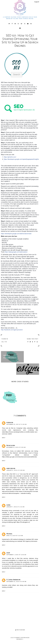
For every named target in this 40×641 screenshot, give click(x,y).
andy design (10, 468)
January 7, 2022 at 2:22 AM (15, 507)
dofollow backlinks (16, 568)
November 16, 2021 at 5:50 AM (16, 447)
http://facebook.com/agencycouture (12, 330)
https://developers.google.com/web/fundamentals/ (16, 234)
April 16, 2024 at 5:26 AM (14, 535)
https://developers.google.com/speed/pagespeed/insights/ (21, 160)
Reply (3, 437)
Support (36, 2)
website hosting (26, 493)
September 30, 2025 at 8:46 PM (16, 581)
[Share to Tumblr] (32, 342)
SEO (3, 342)
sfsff (8, 553)
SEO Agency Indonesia (30, 541)
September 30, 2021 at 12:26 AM (16, 424)
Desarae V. (20, 639)
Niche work (10, 445)
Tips (5, 342)
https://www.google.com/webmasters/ (16, 252)
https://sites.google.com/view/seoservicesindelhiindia (19, 457)
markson (9, 422)
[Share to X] (30, 342)
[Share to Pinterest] (34, 342)
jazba (8, 505)
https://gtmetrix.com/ (10, 157)
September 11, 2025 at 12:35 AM (16, 554)
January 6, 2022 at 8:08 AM (15, 470)
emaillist (9, 587)
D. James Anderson (13, 579)
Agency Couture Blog (22, 637)
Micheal (9, 534)
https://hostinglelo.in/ (23, 522)
